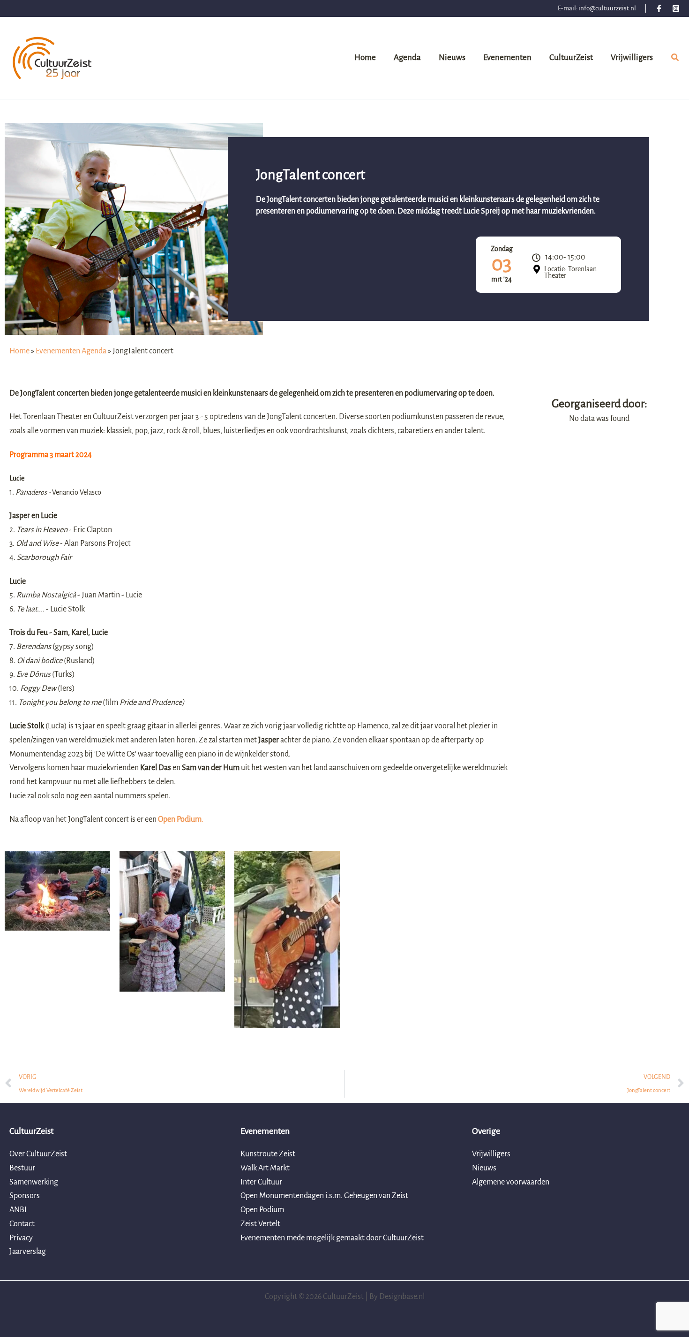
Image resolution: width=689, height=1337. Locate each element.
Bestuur (22, 1168)
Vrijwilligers (491, 1154)
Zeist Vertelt (260, 1224)
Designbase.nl (402, 1296)
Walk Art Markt (265, 1168)
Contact (22, 1224)
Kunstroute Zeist (267, 1154)
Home (19, 351)
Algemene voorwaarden (510, 1182)
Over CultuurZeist (38, 1154)
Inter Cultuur (261, 1182)
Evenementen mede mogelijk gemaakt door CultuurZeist (332, 1238)
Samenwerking (33, 1182)
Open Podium (262, 1210)
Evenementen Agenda (71, 351)
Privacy (21, 1238)
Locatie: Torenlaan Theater (570, 272)
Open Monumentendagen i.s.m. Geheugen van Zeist (324, 1196)
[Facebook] (659, 8)
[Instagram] (676, 8)
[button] (675, 59)
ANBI (18, 1210)
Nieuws (484, 1168)
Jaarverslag (27, 1251)
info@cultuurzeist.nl (607, 8)
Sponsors (24, 1196)
